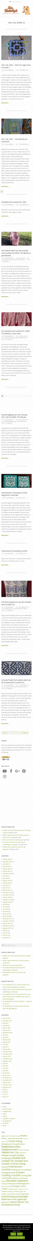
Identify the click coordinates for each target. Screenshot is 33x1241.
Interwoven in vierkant (21, 1169)
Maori (19, 1178)
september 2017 (7, 926)
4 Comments (8, 610)
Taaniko (4, 1191)
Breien (5, 1107)
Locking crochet (10, 1175)
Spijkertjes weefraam (9, 1118)
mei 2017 (5, 935)
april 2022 (5, 864)
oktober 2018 (7, 897)
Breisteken (19, 1138)
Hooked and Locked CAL (13, 1159)
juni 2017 (5, 933)
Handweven (22, 1153)
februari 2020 (7, 881)
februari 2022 (7, 869)
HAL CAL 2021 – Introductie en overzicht (14, 140)
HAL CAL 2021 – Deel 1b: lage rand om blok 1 (16, 66)
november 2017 (7, 921)
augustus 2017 (7, 928)
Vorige (4, 733)
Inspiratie (4, 1167)
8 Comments (8, 688)
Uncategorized (21, 421)
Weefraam (6, 1123)
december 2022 (7, 862)
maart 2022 (6, 866)
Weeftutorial (5, 1202)
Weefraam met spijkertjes (14, 1199)
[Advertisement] (16, 802)
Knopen (5, 1116)
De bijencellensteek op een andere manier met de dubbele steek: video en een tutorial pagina (17, 996)
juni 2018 (5, 907)
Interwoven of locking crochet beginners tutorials (14, 494)
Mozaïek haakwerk (17, 1180)
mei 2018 (5, 909)
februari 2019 (7, 890)
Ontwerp (4, 1184)
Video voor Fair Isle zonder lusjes (12, 840)
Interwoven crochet (11, 1168)
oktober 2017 (7, 923)
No (20, 1234)
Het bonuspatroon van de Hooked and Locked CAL (16, 603)
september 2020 (7, 873)
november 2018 (7, 895)
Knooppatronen (8, 1172)
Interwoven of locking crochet (14, 551)
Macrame (13, 1178)
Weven (5, 1126)
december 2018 (7, 892)
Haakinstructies (6, 260)
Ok (13, 1234)
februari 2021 (7, 871)
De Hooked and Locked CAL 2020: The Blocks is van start (15, 332)
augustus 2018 (7, 902)
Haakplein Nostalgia (23, 1150)
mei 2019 (5, 885)
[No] (31, 1232)
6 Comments (5, 261)
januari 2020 (6, 883)
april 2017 (5, 938)
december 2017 (7, 919)
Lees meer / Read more (16, 1237)
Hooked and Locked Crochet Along (14, 1162)
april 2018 (5, 911)
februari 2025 (7, 859)
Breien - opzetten (8, 1138)
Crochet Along (14, 1141)
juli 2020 (5, 876)
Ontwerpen (11, 1183)
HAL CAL (14, 1152)
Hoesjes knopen (9, 1155)
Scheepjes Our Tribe (23, 1189)
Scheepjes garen (13, 1189)
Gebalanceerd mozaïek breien (13, 1144)
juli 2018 (5, 904)
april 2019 (5, 888)
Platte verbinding (6, 1186)
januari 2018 (6, 916)
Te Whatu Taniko (18, 1191)
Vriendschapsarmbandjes (14, 1196)
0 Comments (8, 339)
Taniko (10, 1191)
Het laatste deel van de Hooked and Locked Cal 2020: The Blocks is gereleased (16, 253)
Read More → (5, 103)
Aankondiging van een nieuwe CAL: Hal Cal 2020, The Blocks (14, 415)
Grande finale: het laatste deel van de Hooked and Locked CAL (16, 681)
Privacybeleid (5, 1223)
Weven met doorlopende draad (15, 1203)
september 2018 (7, 900)
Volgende (25, 733)
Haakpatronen (16, 260)
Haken (23, 260)
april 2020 (5, 878)
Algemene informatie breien (10, 1136)
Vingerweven (24, 1194)
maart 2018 (6, 914)
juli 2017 (5, 930)
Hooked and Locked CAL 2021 (14, 202)
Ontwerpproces (22, 1183)
